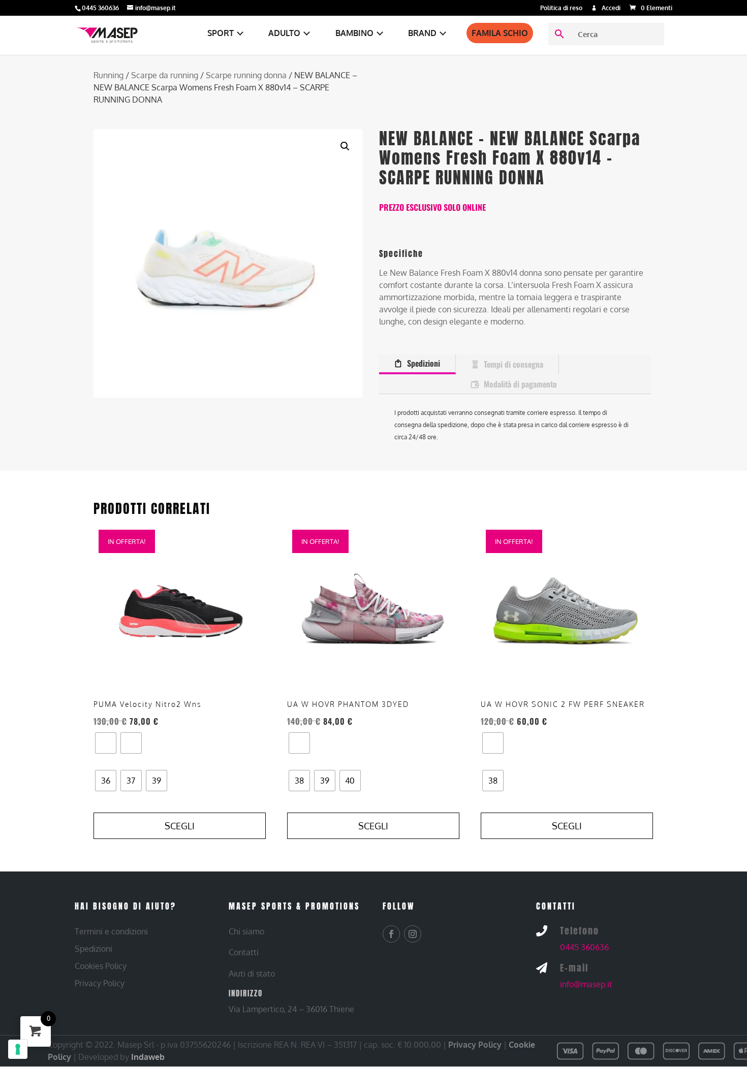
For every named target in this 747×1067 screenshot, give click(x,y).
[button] (345, 146)
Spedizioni (423, 363)
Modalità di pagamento (520, 384)
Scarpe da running (164, 75)
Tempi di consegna (513, 364)
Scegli (180, 825)
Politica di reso (561, 8)
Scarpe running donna (246, 75)
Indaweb (148, 1057)
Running (108, 75)
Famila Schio (500, 33)
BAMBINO (354, 33)
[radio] (106, 743)
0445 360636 (584, 947)
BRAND (422, 33)
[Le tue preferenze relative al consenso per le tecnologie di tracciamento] (17, 1049)
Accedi (611, 8)
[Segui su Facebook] (391, 934)
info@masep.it (586, 984)
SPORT (220, 33)
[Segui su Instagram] (412, 934)
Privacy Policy (475, 1045)
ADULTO (284, 33)
